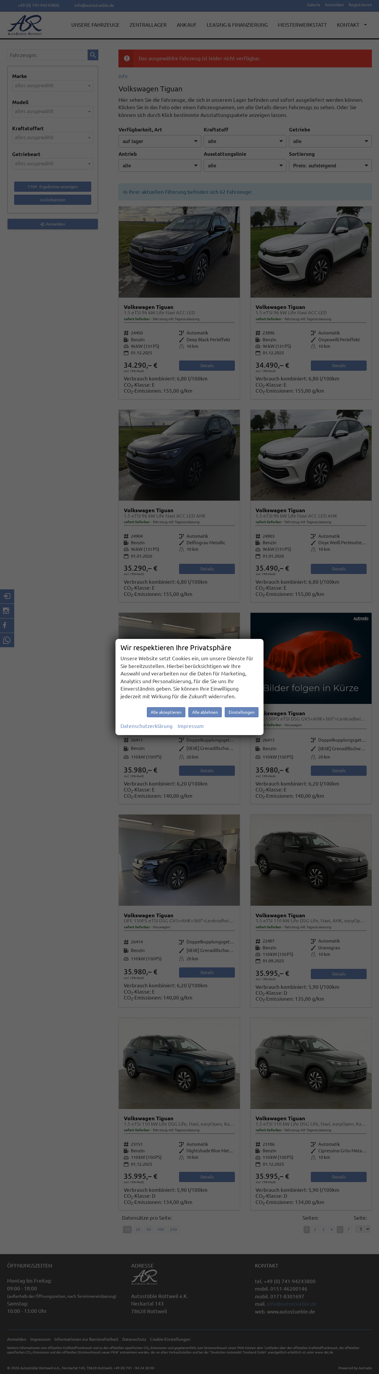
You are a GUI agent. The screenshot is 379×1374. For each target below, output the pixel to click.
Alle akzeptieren (166, 712)
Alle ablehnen (205, 712)
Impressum (191, 726)
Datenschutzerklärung (147, 726)
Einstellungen (242, 712)
